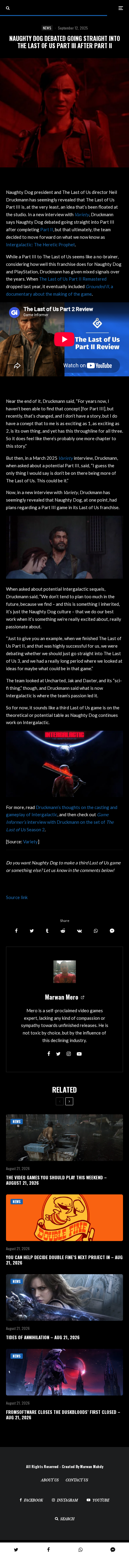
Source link (17, 897)
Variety (30, 841)
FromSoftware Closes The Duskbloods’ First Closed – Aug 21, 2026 (63, 1414)
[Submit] (63, 931)
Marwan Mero (61, 996)
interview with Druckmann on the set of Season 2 (60, 822)
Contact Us (77, 1479)
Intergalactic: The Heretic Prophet (40, 244)
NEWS (47, 27)
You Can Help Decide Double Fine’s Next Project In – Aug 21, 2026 (64, 1259)
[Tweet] (32, 931)
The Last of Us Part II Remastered (72, 279)
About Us (50, 1479)
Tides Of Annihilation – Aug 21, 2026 (43, 1337)
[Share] (16, 931)
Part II (46, 229)
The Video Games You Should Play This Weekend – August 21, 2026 (56, 1180)
